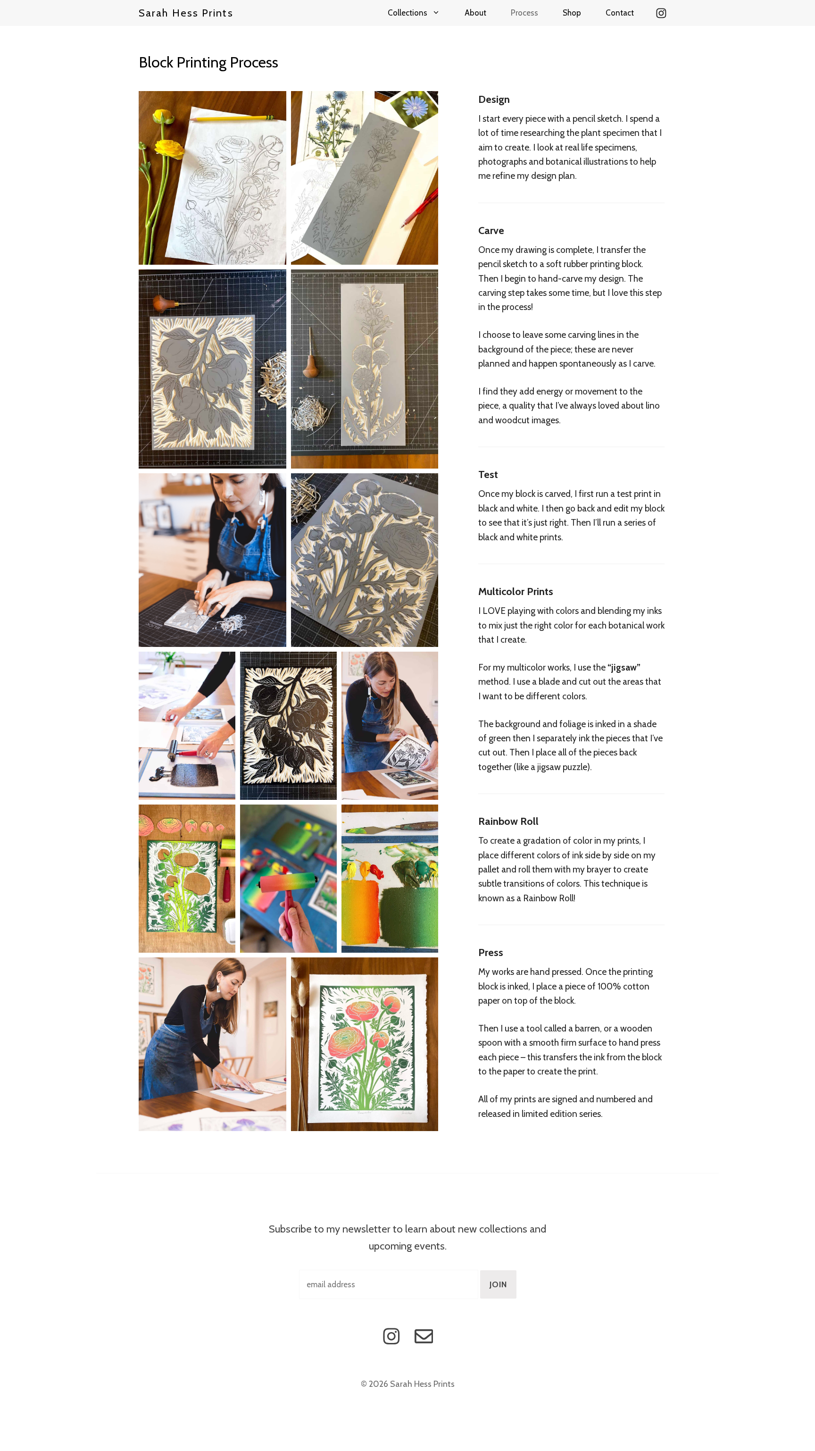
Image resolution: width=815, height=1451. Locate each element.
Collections (407, 12)
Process (524, 12)
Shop (572, 12)
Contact (620, 12)
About (475, 12)
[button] (212, 178)
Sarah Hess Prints (186, 13)
